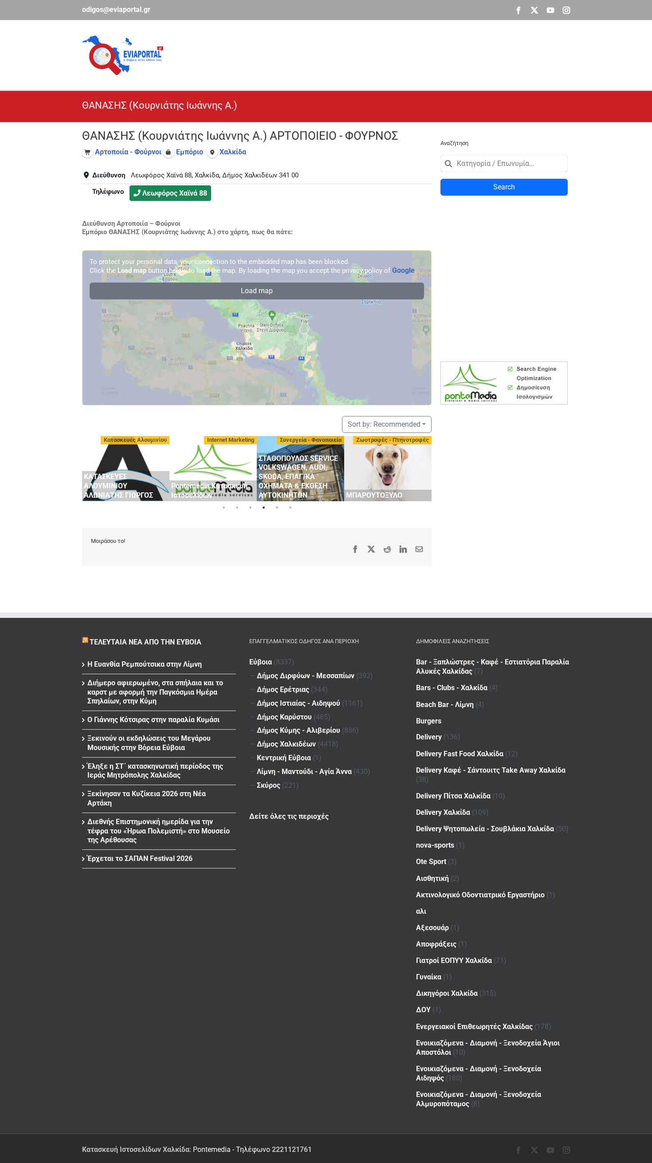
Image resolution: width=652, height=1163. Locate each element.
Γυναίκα (428, 977)
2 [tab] (236, 507)
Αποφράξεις (436, 944)
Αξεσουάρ (432, 927)
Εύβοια (260, 662)
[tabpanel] (125, 469)
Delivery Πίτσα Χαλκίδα (453, 796)
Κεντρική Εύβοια (284, 758)
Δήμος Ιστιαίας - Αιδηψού (298, 703)
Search (504, 187)
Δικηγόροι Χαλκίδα (447, 993)
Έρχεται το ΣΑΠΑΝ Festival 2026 (139, 858)
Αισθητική (432, 878)
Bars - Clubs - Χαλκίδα (451, 688)
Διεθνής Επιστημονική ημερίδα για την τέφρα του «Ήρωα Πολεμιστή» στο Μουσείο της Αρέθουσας (158, 831)
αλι (421, 911)
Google (403, 270)
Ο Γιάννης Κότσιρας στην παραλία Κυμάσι (153, 719)
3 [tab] (250, 507)
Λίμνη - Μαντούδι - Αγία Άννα (304, 771)
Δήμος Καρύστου (284, 717)
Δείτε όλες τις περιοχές (289, 816)
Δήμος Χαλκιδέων (286, 744)
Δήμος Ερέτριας (283, 689)
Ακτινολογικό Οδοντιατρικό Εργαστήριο (480, 895)
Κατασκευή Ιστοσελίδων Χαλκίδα (135, 1149)
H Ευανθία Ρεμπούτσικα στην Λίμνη (144, 664)
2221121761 (292, 1149)
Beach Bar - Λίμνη (445, 704)
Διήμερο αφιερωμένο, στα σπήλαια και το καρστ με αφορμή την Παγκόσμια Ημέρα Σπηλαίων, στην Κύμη (155, 692)
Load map (257, 291)
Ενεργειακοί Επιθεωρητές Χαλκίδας (474, 1026)
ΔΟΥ (423, 1010)
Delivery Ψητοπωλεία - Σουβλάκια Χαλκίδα (485, 829)
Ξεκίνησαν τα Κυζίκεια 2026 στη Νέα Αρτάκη (146, 798)
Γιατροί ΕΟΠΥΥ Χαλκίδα (454, 960)
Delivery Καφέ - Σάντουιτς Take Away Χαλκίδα (491, 770)
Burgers (428, 721)
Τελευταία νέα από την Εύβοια (145, 642)
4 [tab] (263, 507)
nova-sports (435, 845)
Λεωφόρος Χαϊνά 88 (174, 193)
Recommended (384, 424)
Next (423, 467)
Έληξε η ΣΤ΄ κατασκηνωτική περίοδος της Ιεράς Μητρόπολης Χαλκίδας (155, 771)
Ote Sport (431, 861)
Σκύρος (268, 785)
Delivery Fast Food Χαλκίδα (459, 754)
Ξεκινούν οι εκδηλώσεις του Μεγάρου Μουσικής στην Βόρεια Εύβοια (149, 743)
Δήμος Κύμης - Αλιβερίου (298, 730)
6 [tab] (290, 507)
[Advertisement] (408, 54)
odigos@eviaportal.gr (116, 9)
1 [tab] (223, 507)
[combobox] (504, 163)
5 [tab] (276, 507)
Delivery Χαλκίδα (443, 812)
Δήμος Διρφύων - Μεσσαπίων (305, 676)
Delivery (429, 737)
